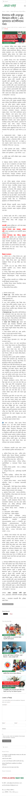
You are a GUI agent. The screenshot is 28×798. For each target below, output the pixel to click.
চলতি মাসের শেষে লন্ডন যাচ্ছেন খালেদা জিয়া (10, 767)
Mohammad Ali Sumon (8, 604)
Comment (4, 704)
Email (16, 723)
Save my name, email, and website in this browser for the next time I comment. (14, 737)
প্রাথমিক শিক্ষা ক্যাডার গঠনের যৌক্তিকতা (12, 673)
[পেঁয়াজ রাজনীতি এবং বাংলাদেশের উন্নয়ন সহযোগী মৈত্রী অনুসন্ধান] (14, 624)
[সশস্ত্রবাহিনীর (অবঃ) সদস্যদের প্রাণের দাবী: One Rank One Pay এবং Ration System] (14, 677)
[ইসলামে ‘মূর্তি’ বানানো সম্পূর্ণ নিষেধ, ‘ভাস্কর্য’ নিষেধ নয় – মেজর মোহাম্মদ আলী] (14, 642)
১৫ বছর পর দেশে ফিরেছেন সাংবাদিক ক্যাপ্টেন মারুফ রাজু (12, 761)
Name (3, 723)
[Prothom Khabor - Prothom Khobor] (9, 5)
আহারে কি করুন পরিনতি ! (7, 758)
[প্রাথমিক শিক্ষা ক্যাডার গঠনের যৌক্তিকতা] (14, 660)
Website (4, 728)
